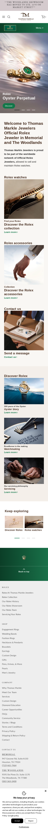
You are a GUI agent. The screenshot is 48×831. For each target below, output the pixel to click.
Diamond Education (11, 705)
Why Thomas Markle (11, 688)
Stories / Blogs (9, 722)
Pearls (5, 668)
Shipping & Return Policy (13, 735)
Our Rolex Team (9, 610)
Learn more (10, 232)
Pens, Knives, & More (12, 664)
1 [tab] (16, 110)
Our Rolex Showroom (12, 605)
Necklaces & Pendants (12, 642)
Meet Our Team (9, 692)
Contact (6, 739)
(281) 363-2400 (9, 781)
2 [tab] (23, 110)
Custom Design (9, 655)
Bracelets (6, 646)
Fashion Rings (8, 638)
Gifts (4, 659)
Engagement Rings (10, 629)
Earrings (6, 651)
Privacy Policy (8, 731)
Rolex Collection (9, 597)
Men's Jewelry (8, 672)
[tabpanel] (24, 73)
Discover (9, 106)
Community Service (11, 718)
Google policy (13, 815)
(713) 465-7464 (9, 765)
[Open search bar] (9, 16)
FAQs (4, 714)
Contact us (10, 357)
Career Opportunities (12, 709)
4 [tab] (33, 110)
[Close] (45, 790)
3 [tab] (28, 110)
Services (6, 696)
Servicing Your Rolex (11, 614)
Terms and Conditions (12, 726)
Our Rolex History (10, 601)
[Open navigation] (3, 16)
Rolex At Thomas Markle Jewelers (17, 592)
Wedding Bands (9, 633)
